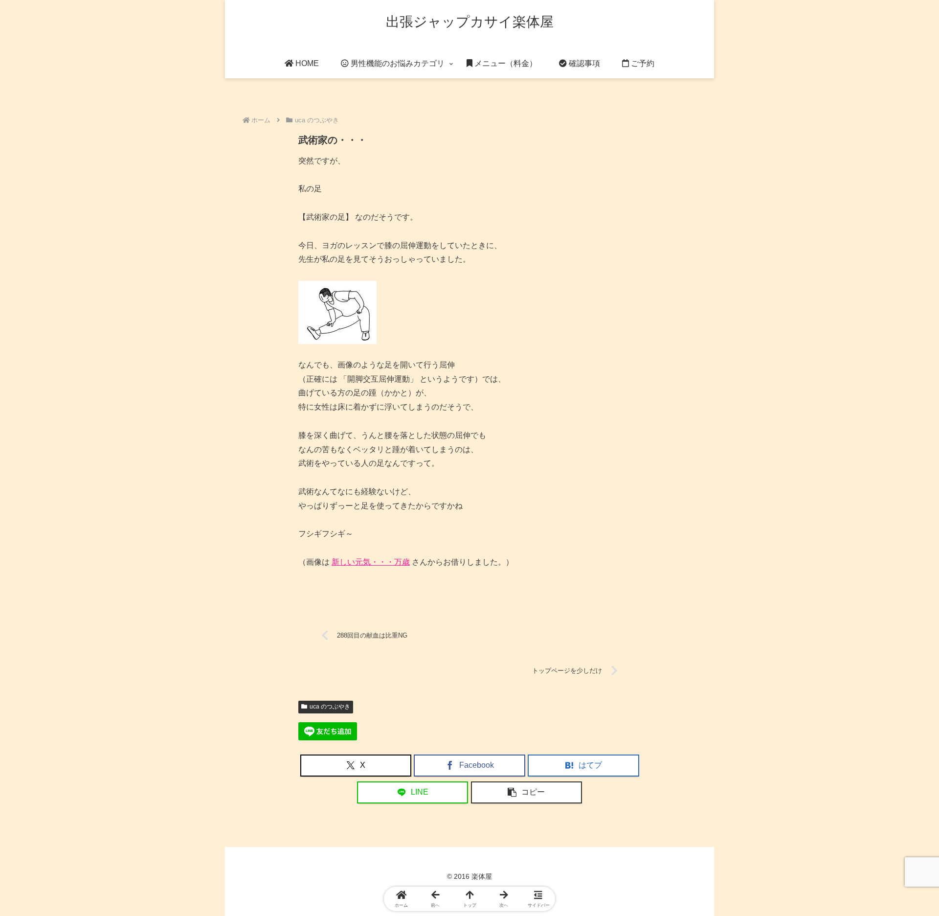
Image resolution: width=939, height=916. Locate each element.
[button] (526, 792)
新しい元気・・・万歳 (371, 562)
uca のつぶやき (330, 706)
